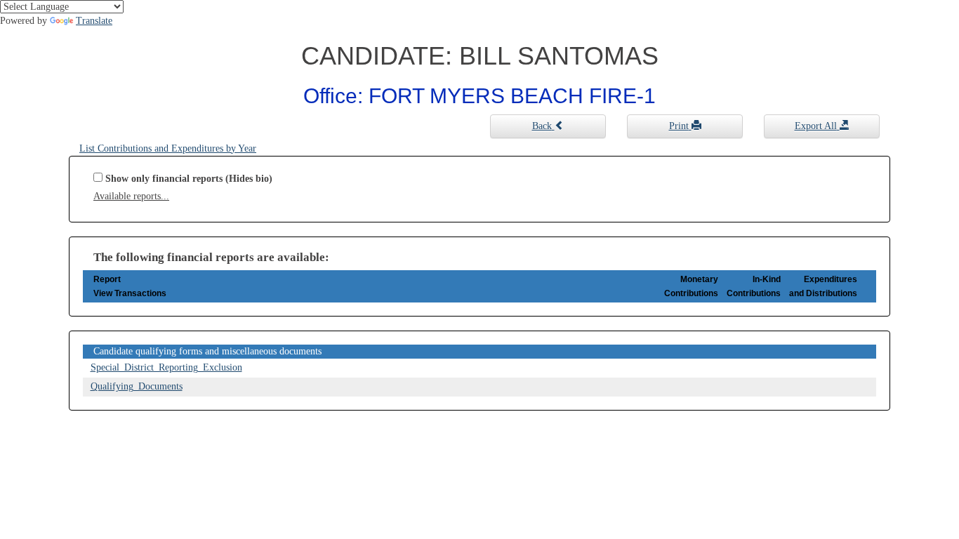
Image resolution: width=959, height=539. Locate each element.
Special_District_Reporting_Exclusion (166, 367)
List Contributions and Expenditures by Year (167, 148)
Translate (94, 20)
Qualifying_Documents (137, 386)
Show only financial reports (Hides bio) (188, 178)
